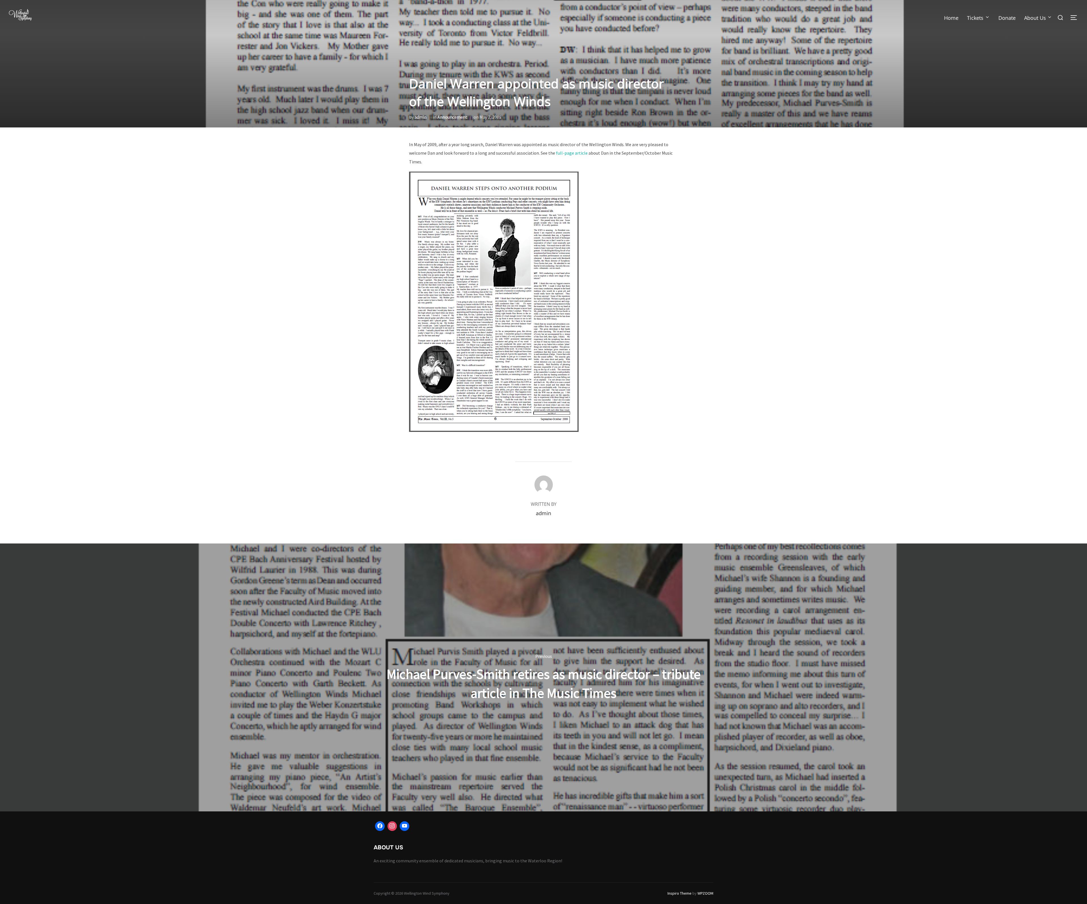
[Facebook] (380, 826)
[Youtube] (404, 826)
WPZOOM (705, 893)
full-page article (572, 153)
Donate (1007, 17)
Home (951, 17)
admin (420, 117)
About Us (1035, 17)
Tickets (975, 17)
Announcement (452, 117)
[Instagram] (392, 826)
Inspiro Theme (679, 893)
